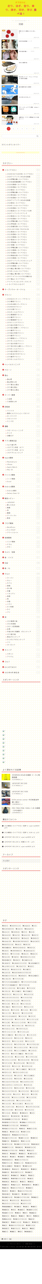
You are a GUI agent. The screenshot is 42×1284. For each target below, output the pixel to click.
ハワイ (23, 604)
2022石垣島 (23, 624)
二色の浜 (16, 1116)
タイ (23, 609)
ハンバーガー (8, 1057)
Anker (19, 929)
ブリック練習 (22, 1069)
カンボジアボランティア (23, 640)
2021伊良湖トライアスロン (23, 242)
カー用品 (7, 1007)
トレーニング (8, 1050)
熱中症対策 (27, 1185)
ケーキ (25, 1010)
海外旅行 (26, 1169)
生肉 (6, 1191)
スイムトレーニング (19, 1022)
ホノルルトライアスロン (11, 1082)
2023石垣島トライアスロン (23, 219)
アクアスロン (25, 985)
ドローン (22, 370)
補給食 (33, 1213)
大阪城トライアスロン (22, 1144)
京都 (25, 1119)
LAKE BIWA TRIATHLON (21, 941)
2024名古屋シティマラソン (23, 304)
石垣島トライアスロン (22, 1197)
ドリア (6, 1053)
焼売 (24, 1181)
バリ (23, 642)
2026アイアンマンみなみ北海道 (23, 177)
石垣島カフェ (27, 1194)
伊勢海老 (25, 1125)
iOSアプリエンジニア (23, 453)
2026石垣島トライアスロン (23, 187)
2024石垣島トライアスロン (23, 208)
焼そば (15, 1181)
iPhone (23, 464)
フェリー (17, 1066)
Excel (23, 481)
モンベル (35, 1091)
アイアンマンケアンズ (29, 982)
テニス (23, 433)
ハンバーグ (20, 1057)
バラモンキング (24, 1060)
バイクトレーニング (10, 1060)
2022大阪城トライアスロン (23, 237)
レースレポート (9, 1107)
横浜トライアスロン (22, 1160)
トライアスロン (22, 170)
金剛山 (27, 1222)
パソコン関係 (22, 475)
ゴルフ (22, 662)
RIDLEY (32, 947)
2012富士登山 (23, 387)
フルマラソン (28, 1066)
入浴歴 (23, 399)
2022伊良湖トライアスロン (23, 224)
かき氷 (17, 960)
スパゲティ (30, 1025)
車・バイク (22, 557)
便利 (23, 1128)
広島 (6, 1156)
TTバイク (23, 411)
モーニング (7, 1094)
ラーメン (23, 578)
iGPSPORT (23, 502)
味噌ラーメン (24, 1138)
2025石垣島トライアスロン (23, 198)
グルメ (22, 574)
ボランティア (8, 1088)
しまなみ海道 (34, 963)
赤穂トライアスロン (20, 1219)
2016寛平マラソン (23, 357)
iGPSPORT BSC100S (20, 791)
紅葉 (27, 1206)
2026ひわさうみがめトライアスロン (23, 174)
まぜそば (23, 975)
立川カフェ (15, 1200)
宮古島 (20, 1147)
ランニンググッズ (9, 1100)
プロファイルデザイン (21, 1072)
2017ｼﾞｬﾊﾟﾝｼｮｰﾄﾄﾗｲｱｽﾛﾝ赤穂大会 (23, 276)
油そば (16, 1169)
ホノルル (28, 1078)
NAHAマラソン (8, 944)
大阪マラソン (8, 1144)
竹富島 (18, 1206)
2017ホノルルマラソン (23, 341)
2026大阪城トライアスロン (23, 184)
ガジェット (29, 1007)
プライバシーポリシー (16, 1244)
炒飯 (31, 1178)
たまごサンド (17, 969)
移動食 (35, 1197)
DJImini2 (7, 935)
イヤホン (7, 991)
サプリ (32, 1016)
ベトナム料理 (30, 1075)
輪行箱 (6, 1222)
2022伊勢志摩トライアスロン (23, 221)
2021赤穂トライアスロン (23, 245)
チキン (29, 1038)
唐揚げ (6, 1141)
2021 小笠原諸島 (23, 626)
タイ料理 (23, 607)
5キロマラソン (16, 926)
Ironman (7, 941)
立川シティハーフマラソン (11, 1203)
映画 (23, 508)
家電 (23, 1150)
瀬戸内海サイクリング (19, 1178)
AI (34, 926)
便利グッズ (33, 1128)
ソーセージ (32, 1035)
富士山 (31, 1150)
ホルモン (29, 1085)
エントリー (18, 994)
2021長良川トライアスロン (23, 240)
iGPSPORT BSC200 (19, 783)
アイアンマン (18, 979)
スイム (7, 1022)
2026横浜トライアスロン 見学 (15, 826)
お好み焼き (7, 960)
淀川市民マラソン (18, 1172)
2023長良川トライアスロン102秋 (23, 211)
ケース (34, 1010)
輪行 (32, 1219)
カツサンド (26, 1000)
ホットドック (8, 1078)
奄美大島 (36, 1144)
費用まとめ (7, 1219)
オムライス (29, 994)
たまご (6, 969)
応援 (14, 1156)
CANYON (16, 932)
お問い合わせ (28, 1244)
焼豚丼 (6, 1185)
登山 (22, 375)
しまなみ (7, 963)
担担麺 (21, 1156)
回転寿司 (16, 1141)
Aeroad (27, 926)
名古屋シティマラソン (10, 1138)
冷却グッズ (15, 1131)
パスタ (35, 1060)
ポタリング (20, 1088)
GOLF (35, 935)
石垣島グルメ (8, 1197)
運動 (22, 426)
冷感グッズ (26, 1131)
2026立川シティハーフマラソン (23, 299)
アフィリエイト (23, 532)
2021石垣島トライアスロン (23, 253)
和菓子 (34, 1138)
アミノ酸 (22, 988)
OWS (27, 944)
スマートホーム (24, 1032)
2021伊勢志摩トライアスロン (23, 248)
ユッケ (17, 1094)
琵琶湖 (30, 1188)
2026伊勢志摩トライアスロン (23, 179)
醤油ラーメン (17, 1222)
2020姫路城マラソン (23, 320)
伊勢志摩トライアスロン (11, 1125)
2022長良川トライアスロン (23, 232)
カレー (23, 580)
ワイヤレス (30, 1110)
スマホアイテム (22, 1029)
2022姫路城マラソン (23, 315)
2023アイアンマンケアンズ (23, 213)
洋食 (23, 601)
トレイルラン (8, 1047)
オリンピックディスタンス (11, 997)
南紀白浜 (7, 1135)
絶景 (35, 1206)
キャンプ (22, 650)
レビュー (29, 1103)
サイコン (23, 1016)
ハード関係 (23, 479)
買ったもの (23, 505)
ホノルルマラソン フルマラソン (13, 1085)
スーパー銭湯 (22, 395)
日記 (22, 563)
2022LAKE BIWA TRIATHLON (23, 229)
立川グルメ (26, 1200)
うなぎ (15, 957)
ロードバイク (23, 416)
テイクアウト (8, 1044)
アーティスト (23, 515)
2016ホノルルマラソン (23, 349)
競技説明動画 (8, 1206)
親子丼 (6, 1216)
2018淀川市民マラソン (23, 333)
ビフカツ (31, 1063)
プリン (32, 1069)
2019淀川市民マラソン (23, 325)
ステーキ (7, 1025)
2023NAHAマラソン (23, 307)
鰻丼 (6, 1231)
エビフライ (7, 994)
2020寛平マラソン (23, 317)
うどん (7, 957)
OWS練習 (7, 947)
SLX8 (6, 951)
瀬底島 (6, 1178)
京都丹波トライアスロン (11, 1122)
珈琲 (6, 1188)
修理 (6, 1131)
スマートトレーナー (9, 1032)
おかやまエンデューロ (28, 957)
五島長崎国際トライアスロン (12, 1119)
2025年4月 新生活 (22, 672)
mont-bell (35, 941)
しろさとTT (22, 966)
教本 (23, 518)
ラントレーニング (18, 1097)
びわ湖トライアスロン (10, 975)
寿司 (6, 1153)
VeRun (25, 954)
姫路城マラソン (8, 1147)
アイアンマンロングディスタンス (23, 282)
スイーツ (32, 1022)
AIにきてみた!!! (22, 667)
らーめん (7, 979)
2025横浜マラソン (23, 301)
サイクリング (27, 1013)
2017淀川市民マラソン (23, 343)
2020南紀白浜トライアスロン (23, 255)
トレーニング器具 (21, 1050)
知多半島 (7, 1194)
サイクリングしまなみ (10, 1016)
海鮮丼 (6, 1172)
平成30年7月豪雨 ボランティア (23, 632)
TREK (6, 954)
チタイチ (7, 1041)
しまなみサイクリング (20, 963)
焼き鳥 (6, 1181)
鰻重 (14, 1231)
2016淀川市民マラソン (23, 351)
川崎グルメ (33, 1153)
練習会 (6, 1210)
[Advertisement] (21, 705)
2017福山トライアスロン (23, 279)
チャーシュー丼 (18, 1041)
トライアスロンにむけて (23, 284)
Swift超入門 (23, 445)
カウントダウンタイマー (11, 145)
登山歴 (23, 379)
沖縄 (18, 1166)
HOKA (6, 938)
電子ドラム (16, 1228)
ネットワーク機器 (18, 1053)
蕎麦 (19, 1213)
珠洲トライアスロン (18, 1188)
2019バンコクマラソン (23, 322)
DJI (32, 932)
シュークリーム (33, 1019)
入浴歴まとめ (23, 401)
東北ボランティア (23, 637)
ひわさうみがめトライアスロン (22, 972)
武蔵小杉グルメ (31, 1163)
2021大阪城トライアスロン (23, 250)
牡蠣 (37, 1185)
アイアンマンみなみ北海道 (11, 982)
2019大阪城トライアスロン (23, 266)
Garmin (26, 935)
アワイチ (32, 988)
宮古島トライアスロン (10, 1150)
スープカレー (21, 1035)
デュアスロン (20, 1044)
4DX (6, 926)
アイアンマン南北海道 (10, 985)
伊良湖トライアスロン (10, 1128)
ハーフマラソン (32, 1057)
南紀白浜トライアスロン (20, 1135)
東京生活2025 (8, 1160)
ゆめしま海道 (34, 975)
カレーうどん (26, 1004)
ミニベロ (23, 421)
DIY (25, 932)
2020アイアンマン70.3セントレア (23, 261)
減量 (24, 1175)
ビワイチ (7, 1066)
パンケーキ (8, 1063)
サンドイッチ (21, 1019)
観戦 (22, 1216)
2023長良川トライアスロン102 (23, 216)
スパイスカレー (18, 1025)
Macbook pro (23, 462)
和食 (23, 596)
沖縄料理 (7, 1169)
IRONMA (35, 938)
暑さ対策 (31, 1156)
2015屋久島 (23, 634)
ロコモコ (21, 1107)
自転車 (22, 407)
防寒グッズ (31, 1225)
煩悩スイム (16, 1185)
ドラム (23, 544)
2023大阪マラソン (23, 309)
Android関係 (22, 486)
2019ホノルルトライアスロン (23, 271)
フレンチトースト (9, 1069)
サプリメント (8, 1019)
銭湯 (36, 1222)
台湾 (23, 629)
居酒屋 (14, 1153)
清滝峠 (15, 1175)
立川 (6, 1200)
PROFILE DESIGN (20, 947)
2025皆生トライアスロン (23, 190)
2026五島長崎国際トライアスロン (23, 182)
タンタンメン (8, 1038)
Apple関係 (22, 458)
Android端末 (23, 491)
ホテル (19, 1078)
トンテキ (33, 1050)
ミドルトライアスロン (10, 1091)
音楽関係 (22, 538)
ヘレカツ (19, 1075)
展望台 (23, 1153)
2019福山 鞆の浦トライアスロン (23, 268)
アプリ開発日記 (22, 441)
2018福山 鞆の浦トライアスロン (23, 274)
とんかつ (7, 972)
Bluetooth (29, 929)
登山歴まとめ (23, 382)
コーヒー (7, 1013)
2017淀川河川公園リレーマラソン (23, 346)
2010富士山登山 (23, 390)
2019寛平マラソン (23, 330)
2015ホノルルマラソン (23, 359)
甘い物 (23, 588)
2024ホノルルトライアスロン (23, 205)
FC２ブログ (23, 530)
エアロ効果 (28, 991)
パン (23, 612)
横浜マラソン (8, 1163)
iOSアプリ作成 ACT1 (23, 447)
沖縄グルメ (28, 1166)
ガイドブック (18, 1007)
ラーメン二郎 (18, 1103)
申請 (14, 1191)
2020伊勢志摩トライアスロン (23, 263)
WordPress (23, 527)
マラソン (22, 295)
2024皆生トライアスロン (23, 203)
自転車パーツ (8, 1213)
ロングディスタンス (33, 1107)
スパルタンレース (9, 1029)
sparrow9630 (34, 826)
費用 (37, 1216)
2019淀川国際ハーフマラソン (23, 328)
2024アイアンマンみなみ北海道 (23, 200)
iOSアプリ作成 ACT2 (23, 450)
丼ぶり (6, 1116)
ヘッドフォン (8, 1075)
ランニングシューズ (24, 1100)
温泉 (32, 1175)
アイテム (23, 657)
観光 (15, 1216)
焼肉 (31, 1181)
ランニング (32, 1097)
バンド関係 (23, 542)
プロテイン (7, 1072)
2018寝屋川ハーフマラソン (23, 338)
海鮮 (35, 1169)
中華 (23, 591)
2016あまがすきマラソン (23, 354)
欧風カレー (19, 1163)
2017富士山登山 (23, 384)
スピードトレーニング (23, 430)
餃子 (26, 1228)
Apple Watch (23, 467)
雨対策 (6, 1228)
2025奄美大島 (23, 621)
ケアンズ (16, 1010)
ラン (35, 1094)
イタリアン (23, 594)
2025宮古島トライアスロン (23, 195)
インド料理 (17, 991)
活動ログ (23, 436)
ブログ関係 (22, 523)
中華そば (25, 1113)
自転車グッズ (32, 1210)
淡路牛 (6, 1175)
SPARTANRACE (17, 951)
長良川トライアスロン (17, 1225)
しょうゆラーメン (9, 966)
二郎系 (25, 1116)
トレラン (34, 1047)
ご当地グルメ (28, 960)
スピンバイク (23, 419)
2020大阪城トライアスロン (23, 258)
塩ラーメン (26, 1141)
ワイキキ (20, 1110)
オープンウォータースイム (22, 289)
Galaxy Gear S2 (23, 493)
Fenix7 (16, 935)
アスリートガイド (9, 988)
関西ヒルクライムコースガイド (23, 413)
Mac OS (23, 470)
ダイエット (19, 1038)
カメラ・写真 (22, 552)
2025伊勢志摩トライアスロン (23, 192)
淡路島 (29, 1172)
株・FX (22, 568)
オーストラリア (27, 997)
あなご (34, 954)
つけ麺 (27, 969)
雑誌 (23, 513)
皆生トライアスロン (25, 1191)
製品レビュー (22, 498)
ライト (26, 1094)
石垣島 (16, 1194)
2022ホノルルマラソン (23, 312)
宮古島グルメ (30, 1147)
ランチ (7, 1097)
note (19, 944)
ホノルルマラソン (27, 1082)
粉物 (23, 586)
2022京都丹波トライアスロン (23, 226)
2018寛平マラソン (23, 336)
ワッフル (7, 1113)
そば (31, 966)
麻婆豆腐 (29, 1231)
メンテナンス (24, 1091)
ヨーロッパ (23, 645)
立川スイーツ (26, 1203)
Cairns (6, 932)
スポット (23, 654)
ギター (23, 547)
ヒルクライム (20, 1063)
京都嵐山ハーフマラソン (28, 1122)
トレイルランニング (22, 364)
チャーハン (30, 1041)
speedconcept (29, 951)
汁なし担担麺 (8, 1166)
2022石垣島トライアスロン (23, 234)
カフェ (23, 583)
